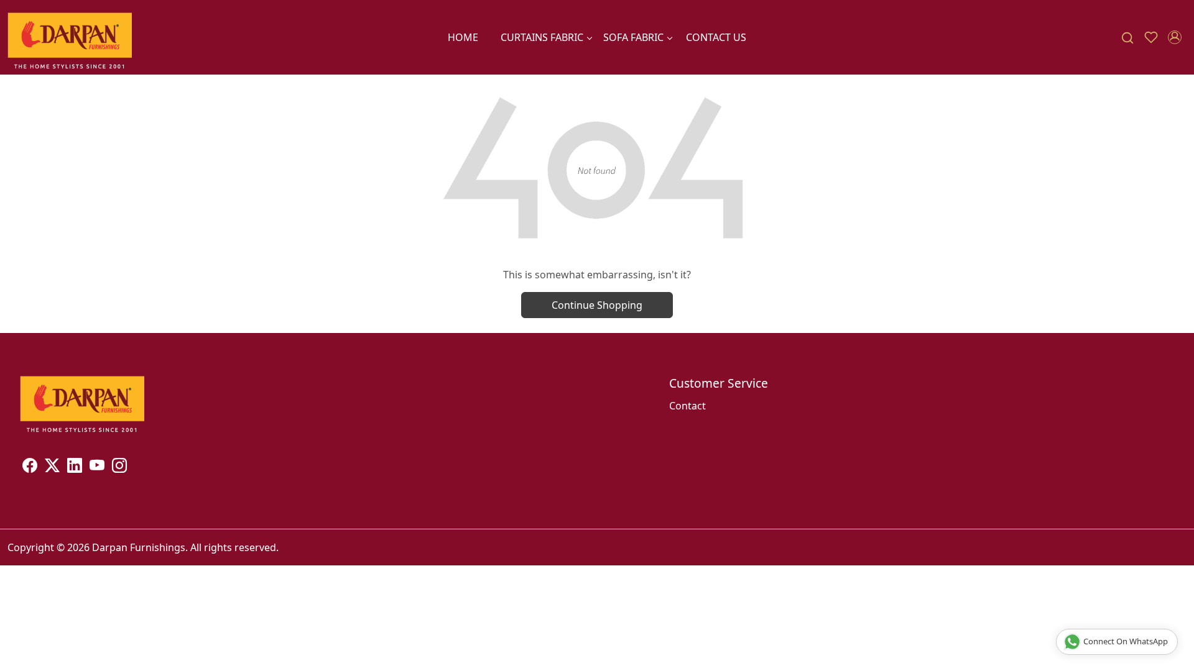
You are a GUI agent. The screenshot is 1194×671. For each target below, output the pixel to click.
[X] (52, 467)
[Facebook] (30, 467)
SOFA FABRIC (633, 37)
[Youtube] (97, 467)
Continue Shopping (597, 305)
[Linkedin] (75, 467)
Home (463, 37)
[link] (1127, 37)
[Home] (69, 37)
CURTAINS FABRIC (542, 37)
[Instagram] (119, 467)
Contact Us (716, 37)
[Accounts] (1175, 37)
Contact (687, 406)
